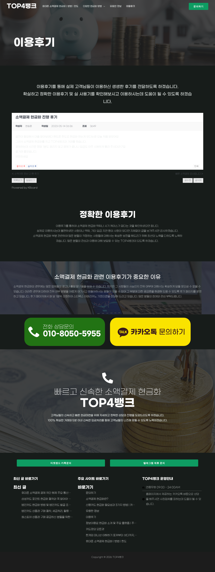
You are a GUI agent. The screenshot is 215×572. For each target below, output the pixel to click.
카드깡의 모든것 (95, 529)
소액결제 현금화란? (97, 499)
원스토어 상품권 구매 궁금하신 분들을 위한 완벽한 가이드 (54, 517)
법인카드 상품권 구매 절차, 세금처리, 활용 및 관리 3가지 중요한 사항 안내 (63, 511)
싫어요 (32, 166)
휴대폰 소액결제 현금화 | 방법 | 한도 (60, 6)
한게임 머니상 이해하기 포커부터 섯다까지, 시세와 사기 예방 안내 (123, 535)
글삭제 (198, 180)
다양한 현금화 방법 (92, 6)
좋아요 (20, 166)
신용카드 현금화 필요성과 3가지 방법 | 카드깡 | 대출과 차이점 (120, 505)
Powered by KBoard (24, 187)
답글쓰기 (30, 180)
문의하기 (91, 492)
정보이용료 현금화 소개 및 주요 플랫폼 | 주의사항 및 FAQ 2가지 (122, 523)
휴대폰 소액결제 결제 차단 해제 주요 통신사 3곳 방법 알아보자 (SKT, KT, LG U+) (69, 492)
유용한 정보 (115, 6)
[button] (198, 6)
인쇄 (196, 166)
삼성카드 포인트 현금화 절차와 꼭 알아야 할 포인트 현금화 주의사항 (60, 499)
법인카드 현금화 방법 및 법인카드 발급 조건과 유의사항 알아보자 (58, 505)
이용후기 (130, 6)
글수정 (187, 180)
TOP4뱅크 (22, 6)
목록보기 (17, 180)
